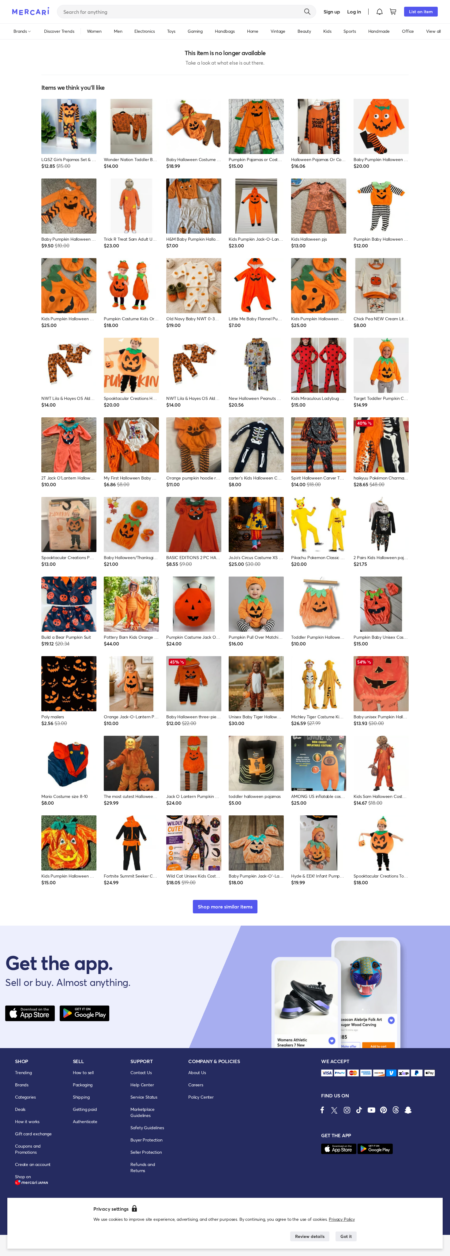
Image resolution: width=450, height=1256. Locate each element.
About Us (197, 1072)
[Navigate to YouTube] (371, 1110)
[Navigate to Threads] (396, 1110)
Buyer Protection (146, 1140)
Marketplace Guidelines (142, 1112)
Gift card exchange (33, 1134)
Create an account (33, 1164)
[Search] (307, 12)
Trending (23, 1072)
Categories (25, 1097)
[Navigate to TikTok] (359, 1110)
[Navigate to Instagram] (347, 1110)
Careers (195, 1085)
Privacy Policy (342, 1219)
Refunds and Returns (142, 1167)
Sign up (332, 11)
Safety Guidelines (147, 1127)
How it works (27, 1121)
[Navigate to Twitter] (334, 1110)
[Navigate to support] (327, 1073)
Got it (346, 1236)
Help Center (142, 1085)
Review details (309, 1236)
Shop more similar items (225, 906)
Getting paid (85, 1109)
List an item (421, 11)
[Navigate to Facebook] (322, 1110)
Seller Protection (146, 1152)
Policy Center (201, 1097)
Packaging (83, 1085)
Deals (20, 1109)
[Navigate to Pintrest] (383, 1110)
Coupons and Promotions (28, 1149)
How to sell (83, 1072)
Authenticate (85, 1121)
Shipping (81, 1097)
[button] (379, 12)
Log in (354, 11)
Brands (21, 1085)
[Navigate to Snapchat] (408, 1110)
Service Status (143, 1097)
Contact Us (141, 1072)
